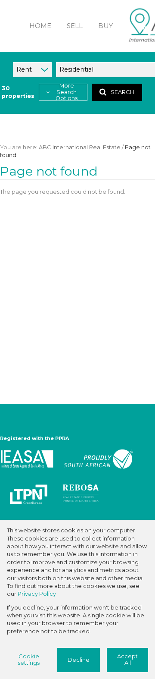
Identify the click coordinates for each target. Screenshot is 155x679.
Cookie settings (29, 659)
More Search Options (67, 92)
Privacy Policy (37, 594)
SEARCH (122, 92)
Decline (79, 660)
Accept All (127, 659)
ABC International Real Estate (80, 147)
